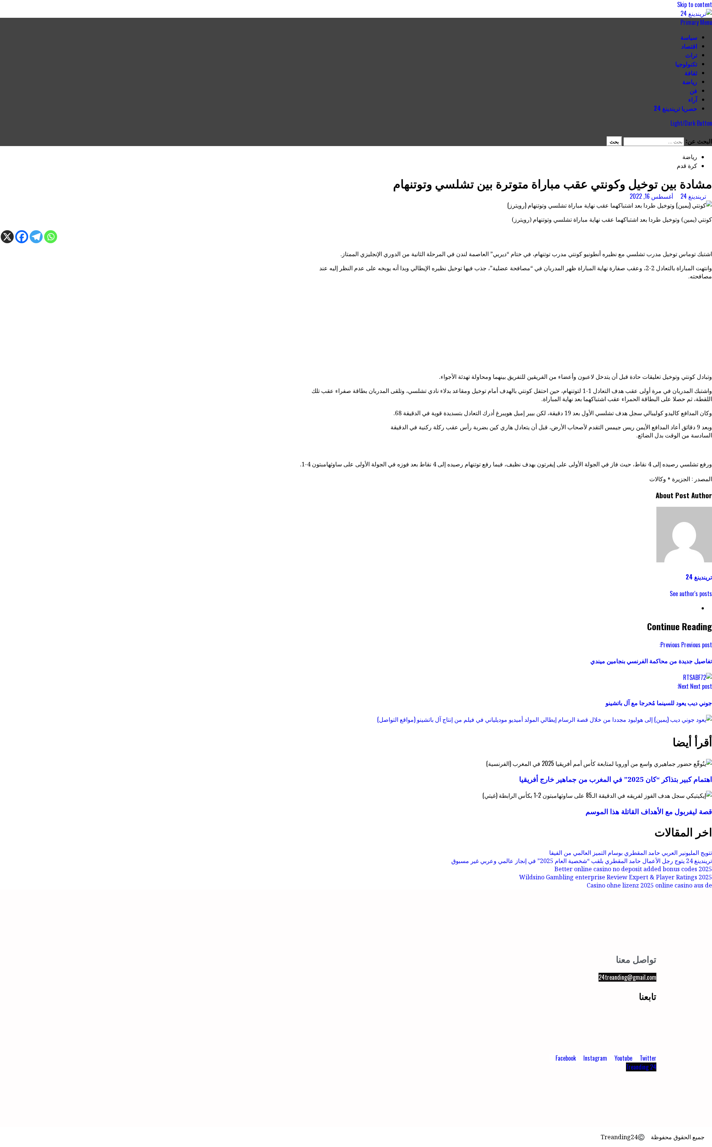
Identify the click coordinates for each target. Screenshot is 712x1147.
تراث (691, 54)
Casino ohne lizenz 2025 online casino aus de (649, 885)
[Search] (710, 132)
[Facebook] (21, 236)
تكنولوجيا (686, 63)
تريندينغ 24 (692, 196)
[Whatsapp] (50, 236)
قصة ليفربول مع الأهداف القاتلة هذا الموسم (649, 811)
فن (693, 90)
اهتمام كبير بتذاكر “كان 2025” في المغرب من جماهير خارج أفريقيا (615, 779)
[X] (7, 236)
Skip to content (694, 4)
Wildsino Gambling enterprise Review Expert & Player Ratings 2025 (615, 877)
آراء (692, 99)
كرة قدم (687, 165)
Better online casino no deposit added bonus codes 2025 (633, 869)
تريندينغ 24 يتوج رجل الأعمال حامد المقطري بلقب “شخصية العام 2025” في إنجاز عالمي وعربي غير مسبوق (581, 861)
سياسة (688, 37)
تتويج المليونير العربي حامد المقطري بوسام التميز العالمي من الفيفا (630, 853)
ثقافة (691, 72)
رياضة (689, 81)
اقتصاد (689, 46)
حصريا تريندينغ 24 (675, 108)
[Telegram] (36, 236)
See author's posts (691, 593)
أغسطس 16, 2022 (651, 196)
